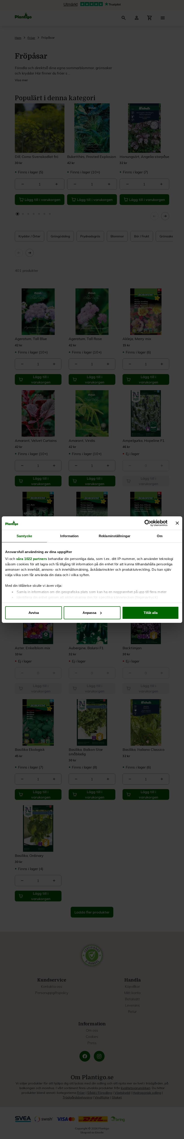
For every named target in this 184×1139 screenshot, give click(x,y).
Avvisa (33, 613)
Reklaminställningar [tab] (114, 536)
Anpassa (89, 613)
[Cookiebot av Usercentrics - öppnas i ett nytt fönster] (147, 523)
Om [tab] (159, 536)
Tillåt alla (151, 613)
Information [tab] (69, 536)
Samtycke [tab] (24, 536)
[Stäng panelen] (177, 523)
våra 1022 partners (31, 559)
